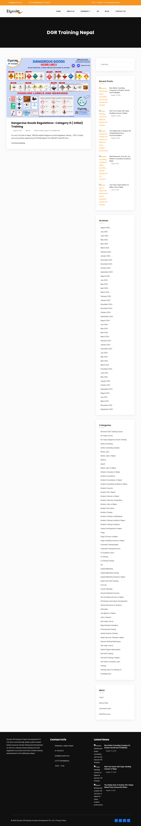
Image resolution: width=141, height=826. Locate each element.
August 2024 (105, 321)
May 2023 (104, 357)
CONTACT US (120, 11)
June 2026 (104, 236)
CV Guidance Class (107, 553)
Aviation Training (39, 130)
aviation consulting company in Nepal (114, 484)
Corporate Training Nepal (109, 545)
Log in (101, 697)
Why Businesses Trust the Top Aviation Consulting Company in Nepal (120, 158)
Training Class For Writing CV (111, 670)
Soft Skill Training (107, 654)
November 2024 (106, 308)
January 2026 (105, 256)
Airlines (103, 460)
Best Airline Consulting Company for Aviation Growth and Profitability (119, 90)
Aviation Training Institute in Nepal (113, 520)
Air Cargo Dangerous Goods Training (114, 440)
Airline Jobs (105, 452)
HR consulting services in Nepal (112, 597)
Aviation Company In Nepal (110, 472)
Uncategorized (55, 130)
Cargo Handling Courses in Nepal (112, 541)
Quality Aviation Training (109, 633)
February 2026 (106, 252)
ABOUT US (70, 11)
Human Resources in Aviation (111, 605)
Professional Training (108, 629)
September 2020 (107, 409)
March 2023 (105, 365)
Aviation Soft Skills (107, 508)
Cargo (46, 130)
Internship (104, 609)
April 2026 (104, 244)
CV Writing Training (107, 561)
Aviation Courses (107, 488)
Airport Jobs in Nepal (108, 468)
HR (98, 11)
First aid (103, 585)
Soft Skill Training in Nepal (110, 658)
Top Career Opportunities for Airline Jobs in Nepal (119, 186)
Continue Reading (18, 143)
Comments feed (105, 709)
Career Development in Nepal (111, 529)
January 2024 (105, 345)
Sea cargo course (107, 646)
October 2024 (105, 312)
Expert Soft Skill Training (109, 581)
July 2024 (104, 325)
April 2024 (104, 333)
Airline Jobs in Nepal (108, 456)
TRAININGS (85, 11)
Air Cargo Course (107, 436)
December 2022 (106, 369)
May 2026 (104, 240)
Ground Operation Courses (110, 593)
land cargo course (107, 621)
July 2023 (104, 353)
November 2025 (106, 264)
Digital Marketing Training (110, 573)
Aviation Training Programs (110, 524)
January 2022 (105, 381)
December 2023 (106, 349)
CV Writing (104, 557)
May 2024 (104, 329)
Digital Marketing (107, 569)
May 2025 (104, 284)
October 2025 (105, 268)
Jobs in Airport (106, 617)
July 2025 (104, 280)
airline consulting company (110, 448)
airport (103, 464)
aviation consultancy (108, 476)
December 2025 (106, 260)
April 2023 (104, 361)
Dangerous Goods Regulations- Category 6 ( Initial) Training (47, 124)
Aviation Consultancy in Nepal (111, 480)
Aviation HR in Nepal (108, 492)
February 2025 (106, 296)
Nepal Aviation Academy (109, 625)
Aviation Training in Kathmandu (111, 516)
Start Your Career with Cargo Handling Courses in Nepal (119, 112)
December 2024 (106, 304)
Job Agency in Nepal (108, 613)
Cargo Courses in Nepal (109, 537)
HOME (58, 11)
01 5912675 (59, 751)
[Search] (128, 64)
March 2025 (105, 292)
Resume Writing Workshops (111, 641)
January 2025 (105, 300)
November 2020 (106, 405)
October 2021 (105, 385)
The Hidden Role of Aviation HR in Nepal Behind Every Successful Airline (120, 133)
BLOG (107, 11)
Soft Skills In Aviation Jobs (110, 662)
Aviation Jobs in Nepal (109, 504)
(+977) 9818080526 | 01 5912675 (39, 2)
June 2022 (104, 373)
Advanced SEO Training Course (112, 432)
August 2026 (105, 228)
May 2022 (104, 377)
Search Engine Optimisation (110, 650)
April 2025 (104, 288)
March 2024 (105, 337)
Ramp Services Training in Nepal (112, 637)
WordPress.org (104, 714)
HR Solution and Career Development (114, 601)
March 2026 (105, 248)
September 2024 (107, 316)
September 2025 (107, 272)
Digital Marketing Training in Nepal (113, 577)
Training (103, 666)
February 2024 (106, 341)
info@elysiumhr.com (15, 2)
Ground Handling (106, 589)
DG (49, 130)
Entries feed (103, 703)
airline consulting (107, 444)
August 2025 (105, 276)
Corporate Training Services (110, 549)
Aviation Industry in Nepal (110, 496)
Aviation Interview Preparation (111, 500)
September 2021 (107, 389)
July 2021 (104, 397)
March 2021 (105, 401)
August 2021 (105, 393)
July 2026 (104, 232)
